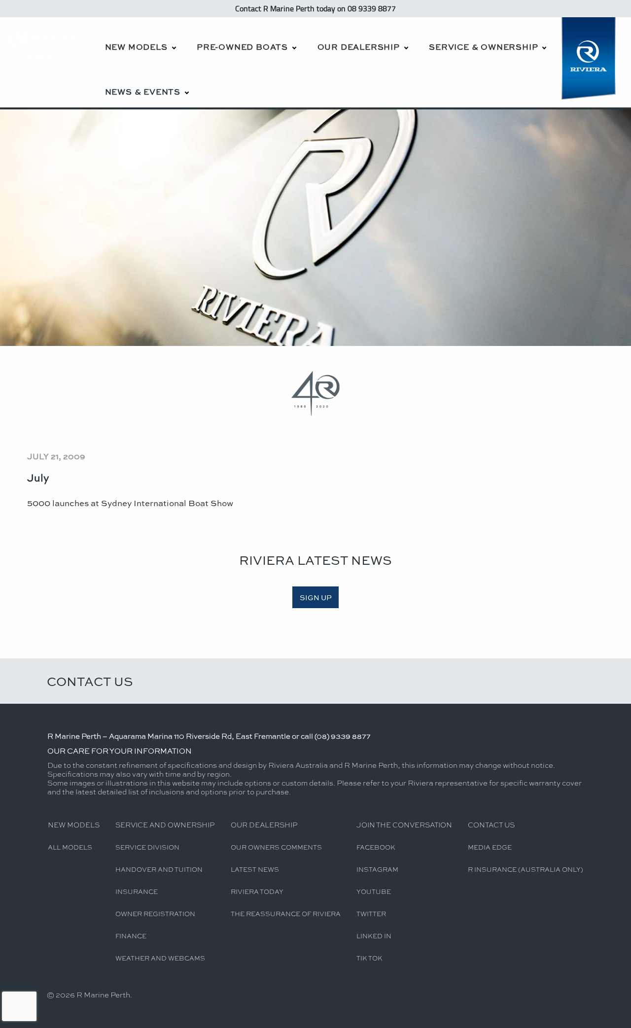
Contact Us (90, 681)
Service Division (147, 847)
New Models (136, 46)
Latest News (255, 869)
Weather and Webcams (160, 957)
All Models (70, 847)
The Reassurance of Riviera (286, 913)
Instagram (377, 869)
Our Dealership (358, 46)
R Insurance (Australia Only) (525, 869)
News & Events (142, 91)
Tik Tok (369, 957)
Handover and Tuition (159, 869)
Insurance (136, 891)
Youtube (373, 891)
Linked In (373, 935)
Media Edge (490, 847)
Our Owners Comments (276, 847)
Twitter (371, 913)
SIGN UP (316, 597)
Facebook (375, 847)
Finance (130, 935)
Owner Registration (155, 913)
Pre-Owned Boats (242, 46)
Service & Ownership (483, 46)
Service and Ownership (164, 824)
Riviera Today (257, 891)
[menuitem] (140, 39)
